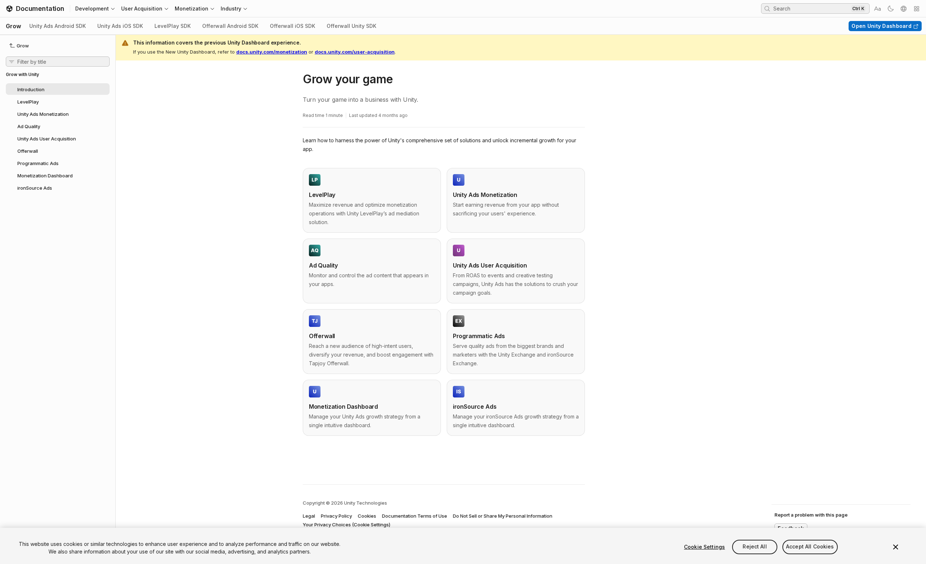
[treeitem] (58, 89)
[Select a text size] (877, 9)
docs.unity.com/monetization (271, 52)
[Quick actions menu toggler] (917, 9)
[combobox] (811, 8)
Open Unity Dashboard (881, 26)
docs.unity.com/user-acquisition (355, 52)
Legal (309, 516)
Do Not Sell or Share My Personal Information (502, 516)
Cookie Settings (704, 547)
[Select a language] (904, 9)
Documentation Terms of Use (414, 516)
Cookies (367, 516)
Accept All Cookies (810, 547)
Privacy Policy (336, 516)
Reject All (754, 547)
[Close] (895, 547)
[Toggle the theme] (890, 9)
